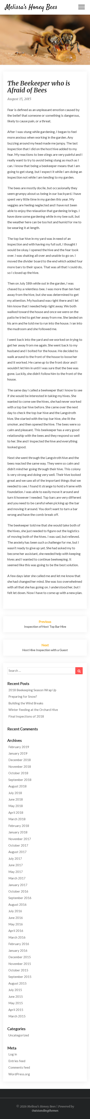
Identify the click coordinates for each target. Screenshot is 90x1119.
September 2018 (19, 780)
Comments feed (19, 1067)
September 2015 (19, 976)
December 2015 (19, 957)
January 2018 (17, 832)
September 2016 (19, 898)
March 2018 (17, 819)
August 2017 (17, 852)
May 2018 (15, 806)
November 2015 (19, 964)
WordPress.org (19, 1074)
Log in (12, 1054)
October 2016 (18, 891)
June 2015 (15, 996)
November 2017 (19, 839)
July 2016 (15, 911)
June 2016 (15, 918)
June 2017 (15, 865)
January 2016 (17, 950)
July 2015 (15, 990)
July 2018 (15, 793)
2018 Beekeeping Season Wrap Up (32, 690)
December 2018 (19, 760)
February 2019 (18, 747)
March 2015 (17, 1016)
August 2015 (17, 983)
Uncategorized (18, 1035)
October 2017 (18, 845)
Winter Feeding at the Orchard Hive (33, 710)
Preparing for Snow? (22, 696)
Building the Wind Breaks (25, 703)
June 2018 (15, 799)
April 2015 (15, 1010)
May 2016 (15, 924)
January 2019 (17, 753)
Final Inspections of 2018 (26, 716)
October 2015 (18, 970)
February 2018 (18, 826)
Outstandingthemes (45, 1111)
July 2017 (15, 858)
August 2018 (17, 786)
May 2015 (15, 1003)
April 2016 (15, 930)
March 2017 (17, 878)
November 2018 (19, 766)
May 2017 (15, 872)
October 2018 (18, 773)
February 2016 (18, 944)
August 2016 (17, 904)
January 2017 (17, 885)
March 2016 (17, 937)
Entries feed (16, 1061)
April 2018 (15, 812)
